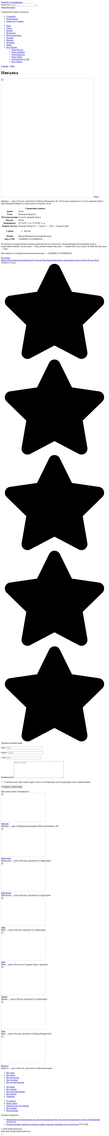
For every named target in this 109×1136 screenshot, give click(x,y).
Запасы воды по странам (17, 1106)
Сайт (3, 757)
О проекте (11, 16)
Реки (8, 26)
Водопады (11, 33)
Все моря (10, 1087)
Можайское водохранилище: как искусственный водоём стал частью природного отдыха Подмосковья (53, 1119)
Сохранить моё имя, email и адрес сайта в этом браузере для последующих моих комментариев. (47, 782)
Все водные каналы (15, 1082)
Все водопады (12, 1077)
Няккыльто (6, 858)
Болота (9, 30)
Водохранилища (13, 35)
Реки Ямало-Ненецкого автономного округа (62, 260)
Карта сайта (11, 1103)
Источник (5, 258)
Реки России (17, 50)
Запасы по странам (15, 21)
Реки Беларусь (18, 54)
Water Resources (8, 7)
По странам (11, 47)
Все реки (10, 1073)
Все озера (10, 1075)
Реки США (17, 57)
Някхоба (5, 824)
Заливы (9, 38)
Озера (9, 28)
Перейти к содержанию (11, 2)
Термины (10, 1096)
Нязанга (4, 1066)
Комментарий (7, 777)
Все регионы (12, 1110)
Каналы (9, 40)
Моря (8, 45)
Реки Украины (18, 52)
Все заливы (11, 1089)
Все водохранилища (15, 1091)
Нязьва (4, 996)
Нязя (3, 962)
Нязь (3, 1031)
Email (4, 752)
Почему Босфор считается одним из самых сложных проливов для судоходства (42, 1124)
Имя (4, 748)
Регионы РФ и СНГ (21, 59)
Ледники (10, 42)
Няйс (3, 927)
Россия (38, 260)
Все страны (17, 62)
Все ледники (12, 1080)
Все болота (11, 1094)
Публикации (12, 19)
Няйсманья (6, 893)
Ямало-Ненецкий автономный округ (18, 260)
